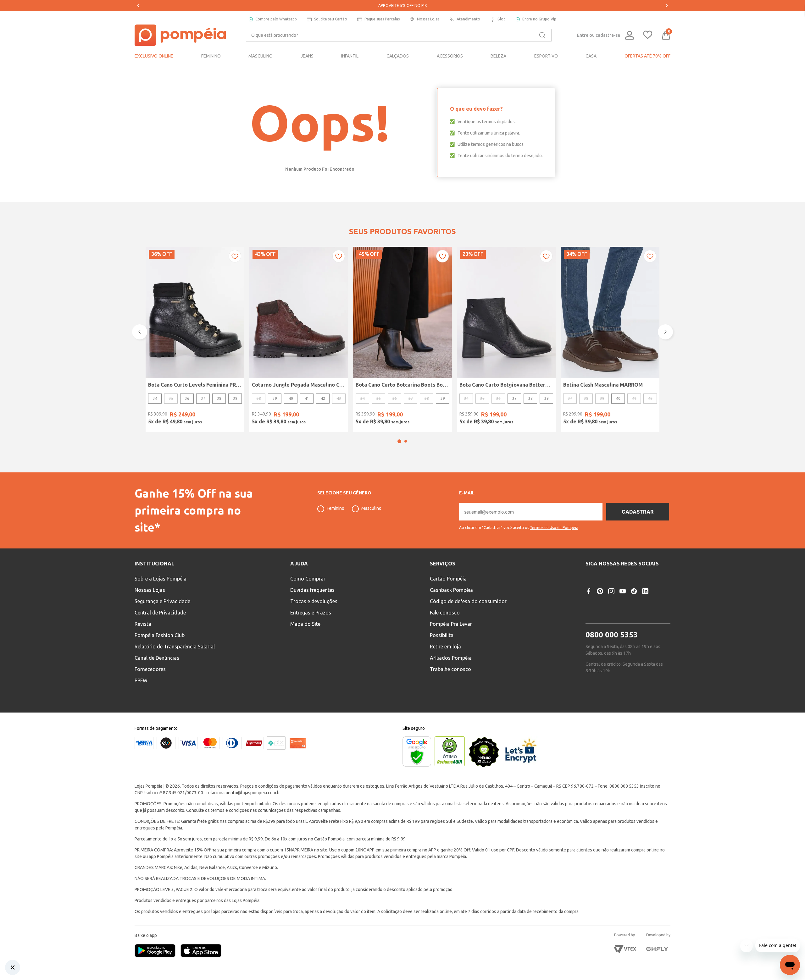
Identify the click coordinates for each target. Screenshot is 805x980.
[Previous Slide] (138, 5)
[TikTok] (634, 591)
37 (203, 398)
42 (323, 398)
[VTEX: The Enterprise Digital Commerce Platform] (625, 949)
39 (235, 398)
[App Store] (200, 951)
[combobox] (399, 35)
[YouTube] (622, 591)
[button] (399, 441)
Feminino (335, 508)
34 (155, 398)
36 (187, 398)
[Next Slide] (666, 5)
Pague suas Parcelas (382, 19)
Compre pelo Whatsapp (276, 19)
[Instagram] (611, 591)
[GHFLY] (657, 949)
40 (291, 398)
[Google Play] (157, 951)
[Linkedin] (645, 591)
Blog (501, 19)
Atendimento (468, 19)
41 (307, 398)
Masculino (371, 508)
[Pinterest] (600, 591)
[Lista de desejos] (647, 35)
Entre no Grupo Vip (539, 19)
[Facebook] (589, 591)
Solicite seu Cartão (330, 19)
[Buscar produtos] (542, 35)
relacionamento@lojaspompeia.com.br (244, 792)
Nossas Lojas (428, 19)
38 (219, 398)
